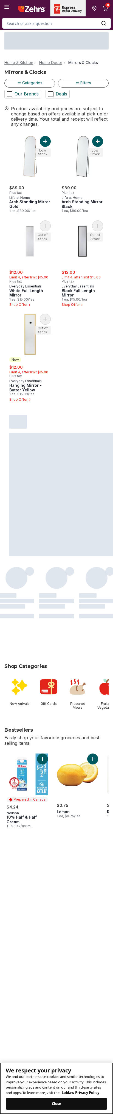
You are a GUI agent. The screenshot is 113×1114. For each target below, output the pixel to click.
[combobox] (56, 23)
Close (56, 1103)
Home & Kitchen (18, 62)
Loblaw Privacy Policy (80, 1092)
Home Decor (50, 62)
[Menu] (7, 7)
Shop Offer (18, 305)
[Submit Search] (103, 23)
